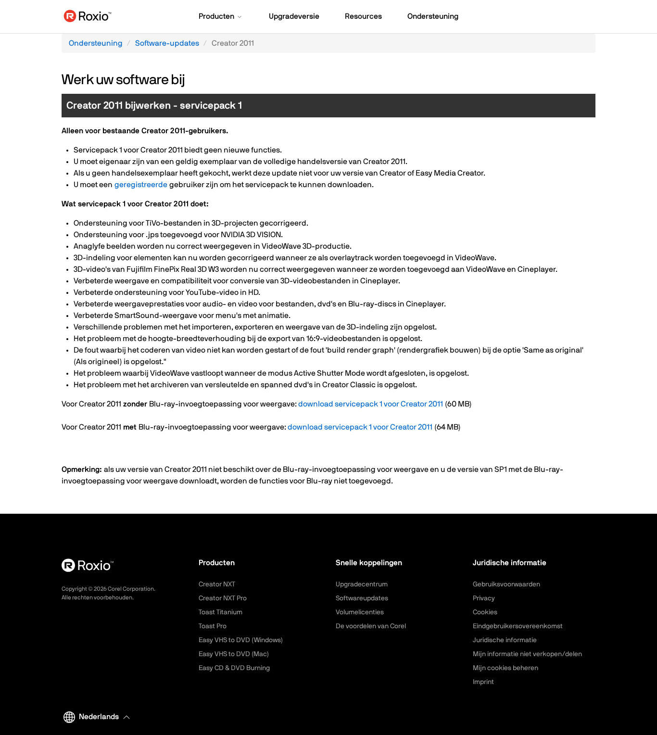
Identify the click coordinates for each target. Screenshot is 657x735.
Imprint (483, 682)
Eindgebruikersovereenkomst (518, 626)
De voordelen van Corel (371, 626)
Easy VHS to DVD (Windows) (241, 640)
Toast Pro (213, 626)
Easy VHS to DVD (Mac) (234, 654)
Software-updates (167, 43)
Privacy (484, 598)
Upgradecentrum (362, 584)
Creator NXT (217, 584)
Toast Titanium (220, 612)
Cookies (485, 612)
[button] (221, 17)
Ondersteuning (96, 43)
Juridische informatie (505, 640)
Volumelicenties (360, 612)
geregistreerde (140, 185)
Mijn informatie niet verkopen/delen (527, 654)
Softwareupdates (362, 598)
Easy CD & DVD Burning (234, 668)
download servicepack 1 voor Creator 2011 (370, 404)
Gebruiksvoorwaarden (506, 584)
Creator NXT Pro (223, 598)
